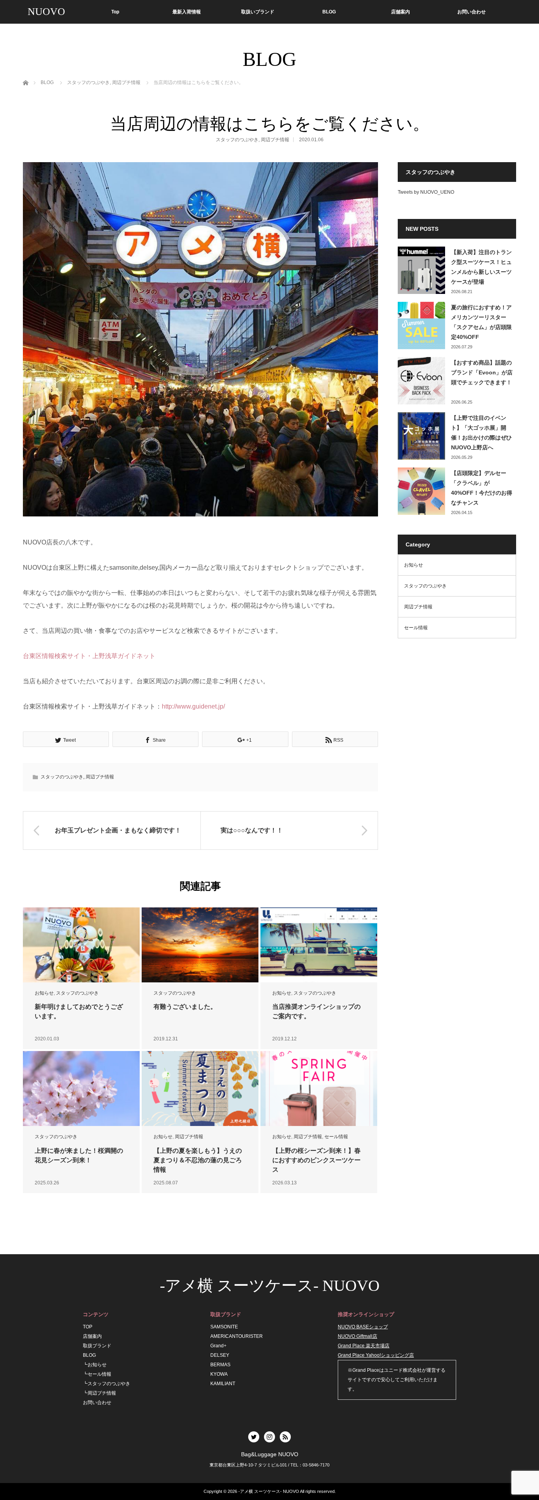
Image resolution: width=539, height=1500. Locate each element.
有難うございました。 (185, 1006)
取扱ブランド (97, 1346)
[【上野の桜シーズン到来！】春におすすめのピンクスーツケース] (318, 1088)
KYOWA (219, 1374)
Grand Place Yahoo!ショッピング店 (376, 1355)
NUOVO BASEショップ (363, 1327)
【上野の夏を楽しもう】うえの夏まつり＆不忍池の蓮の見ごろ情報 (197, 1160)
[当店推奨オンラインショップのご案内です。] (318, 945)
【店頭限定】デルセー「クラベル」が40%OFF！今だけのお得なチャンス (481, 488)
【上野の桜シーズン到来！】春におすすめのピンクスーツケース (316, 1160)
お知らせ (44, 993)
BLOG (329, 12)
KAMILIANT (222, 1383)
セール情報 (336, 1136)
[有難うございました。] (200, 945)
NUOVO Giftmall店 (357, 1336)
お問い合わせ (471, 12)
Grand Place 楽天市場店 (363, 1346)
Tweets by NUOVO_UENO (426, 192)
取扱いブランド (257, 12)
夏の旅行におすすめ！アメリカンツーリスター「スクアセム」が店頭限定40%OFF (481, 322)
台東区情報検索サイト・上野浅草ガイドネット (89, 656)
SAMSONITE (224, 1327)
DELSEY (219, 1355)
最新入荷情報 (186, 12)
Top (115, 12)
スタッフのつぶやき (237, 139)
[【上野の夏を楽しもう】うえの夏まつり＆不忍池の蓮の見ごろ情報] (200, 1088)
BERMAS (220, 1364)
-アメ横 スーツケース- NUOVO (270, 1285)
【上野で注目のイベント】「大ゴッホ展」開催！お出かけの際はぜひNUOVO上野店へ (481, 433)
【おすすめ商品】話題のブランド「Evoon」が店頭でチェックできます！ (482, 372)
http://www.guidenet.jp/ (193, 706)
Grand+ (218, 1346)
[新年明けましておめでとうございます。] (81, 945)
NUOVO (46, 11)
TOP (87, 1327)
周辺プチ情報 (275, 139)
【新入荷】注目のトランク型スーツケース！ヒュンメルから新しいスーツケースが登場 (481, 267)
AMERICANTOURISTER (236, 1336)
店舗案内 (400, 12)
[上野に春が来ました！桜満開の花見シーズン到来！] (81, 1088)
